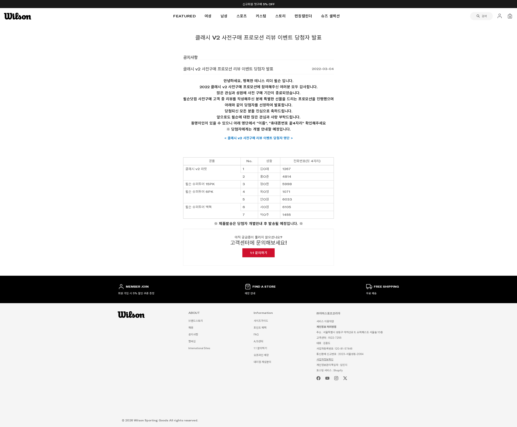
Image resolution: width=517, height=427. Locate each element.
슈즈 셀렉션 (330, 16)
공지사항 (193, 334)
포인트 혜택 (260, 327)
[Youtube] (327, 378)
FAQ (256, 334)
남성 (224, 16)
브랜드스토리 (195, 320)
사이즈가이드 (261, 320)
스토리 (280, 16)
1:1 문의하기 (258, 253)
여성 (208, 16)
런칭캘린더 (303, 16)
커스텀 (261, 16)
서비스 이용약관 (325, 321)
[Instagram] (336, 378)
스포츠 (241, 16)
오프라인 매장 (261, 355)
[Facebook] (318, 378)
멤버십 (192, 341)
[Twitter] (345, 378)
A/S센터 (258, 341)
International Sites (199, 348)
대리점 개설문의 (262, 361)
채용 (190, 327)
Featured (184, 16)
